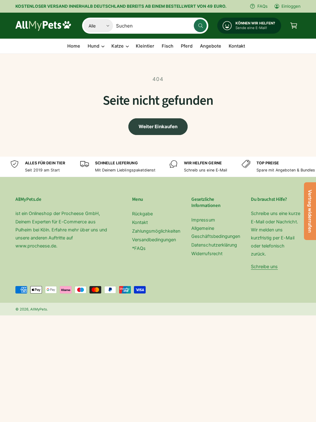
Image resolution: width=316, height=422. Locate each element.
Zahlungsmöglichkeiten (156, 231)
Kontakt (140, 222)
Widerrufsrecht (206, 253)
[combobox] (161, 26)
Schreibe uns (264, 266)
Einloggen (291, 6)
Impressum (203, 220)
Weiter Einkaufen (158, 126)
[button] (294, 26)
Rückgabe (142, 214)
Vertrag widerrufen (310, 211)
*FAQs (139, 248)
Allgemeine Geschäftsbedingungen (215, 232)
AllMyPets (38, 309)
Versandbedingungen (154, 240)
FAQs (262, 6)
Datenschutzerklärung (214, 245)
